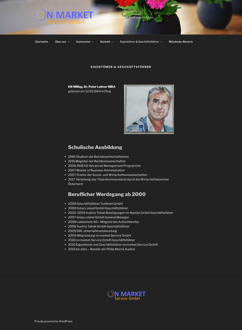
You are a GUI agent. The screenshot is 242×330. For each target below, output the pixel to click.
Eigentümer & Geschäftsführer (139, 41)
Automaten (83, 41)
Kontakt (105, 41)
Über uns (60, 41)
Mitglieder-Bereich (181, 41)
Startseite (41, 41)
